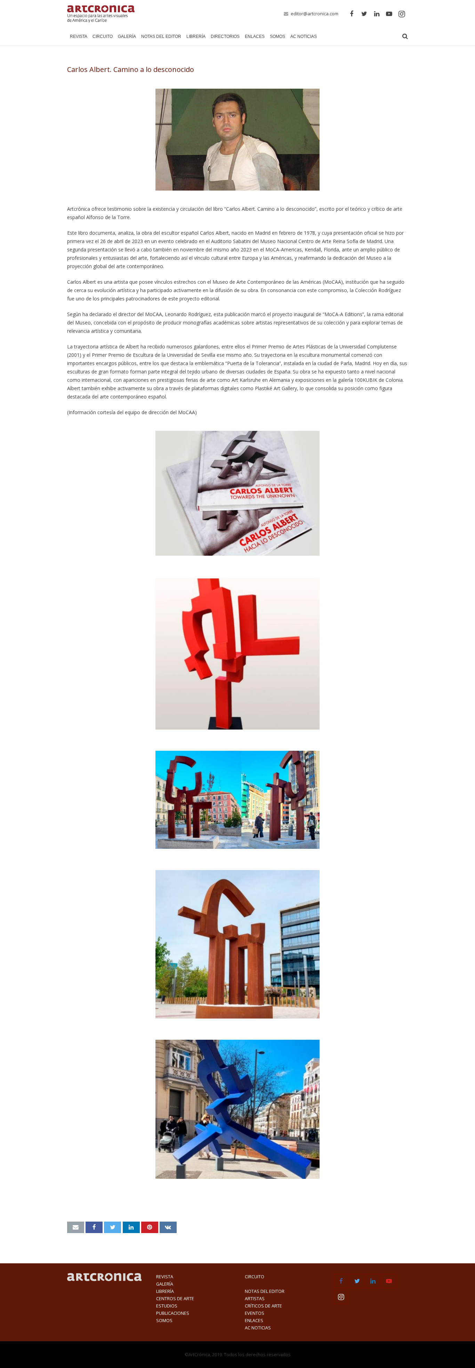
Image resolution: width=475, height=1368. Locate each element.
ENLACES (254, 1320)
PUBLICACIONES (172, 1313)
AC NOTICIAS (258, 1328)
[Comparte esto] (94, 1227)
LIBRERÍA (165, 1291)
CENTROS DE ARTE (175, 1299)
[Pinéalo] (149, 1227)
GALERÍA (164, 1284)
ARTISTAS (255, 1299)
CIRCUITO (254, 1277)
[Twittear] (112, 1227)
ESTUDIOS (166, 1306)
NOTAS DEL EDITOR (264, 1291)
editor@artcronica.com (314, 13)
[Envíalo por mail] (75, 1227)
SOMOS (164, 1320)
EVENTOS (254, 1313)
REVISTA (164, 1277)
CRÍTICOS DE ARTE (263, 1306)
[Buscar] (405, 36)
